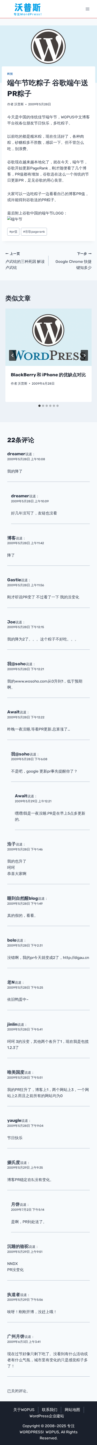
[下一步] (84, 355)
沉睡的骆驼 (18, 1246)
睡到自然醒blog (22, 898)
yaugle (14, 1120)
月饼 (15, 1204)
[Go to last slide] (12, 355)
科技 (10, 73)
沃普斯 (19, 104)
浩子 (11, 844)
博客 (11, 538)
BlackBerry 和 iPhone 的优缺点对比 (48, 374)
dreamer (16, 453)
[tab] (39, 406)
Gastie (14, 579)
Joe (11, 621)
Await (13, 712)
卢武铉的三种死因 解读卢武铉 (25, 261)
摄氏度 (13, 1162)
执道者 (13, 1294)
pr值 (13, 231)
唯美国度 (15, 1072)
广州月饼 (15, 1336)
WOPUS (52, 1432)
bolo (11, 940)
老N (11, 982)
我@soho (16, 663)
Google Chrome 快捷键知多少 (73, 261)
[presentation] (48, 337)
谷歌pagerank (34, 231)
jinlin (12, 1024)
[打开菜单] (87, 8)
